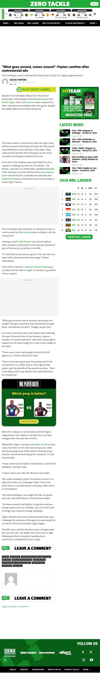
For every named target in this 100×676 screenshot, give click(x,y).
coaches (30, 102)
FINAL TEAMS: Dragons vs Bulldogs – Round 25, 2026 (84, 149)
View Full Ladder (79, 236)
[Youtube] (91, 660)
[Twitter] (91, 652)
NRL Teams (6, 560)
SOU (74, 225)
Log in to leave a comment (15, 606)
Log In (94, 4)
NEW (74, 220)
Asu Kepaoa (48, 172)
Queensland (42, 98)
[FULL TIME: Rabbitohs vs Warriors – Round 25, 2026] (65, 141)
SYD (74, 204)
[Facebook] (83, 652)
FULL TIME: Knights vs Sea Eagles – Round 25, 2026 (84, 169)
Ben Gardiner (43, 444)
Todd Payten (24, 241)
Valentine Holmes (11, 178)
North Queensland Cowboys (22, 560)
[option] (18, 14)
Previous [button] (6, 14)
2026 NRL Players (38, 563)
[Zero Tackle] (50, 4)
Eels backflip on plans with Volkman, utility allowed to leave (85, 159)
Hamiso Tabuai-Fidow (36, 266)
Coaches (5, 557)
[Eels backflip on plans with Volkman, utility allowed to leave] (65, 159)
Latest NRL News (39, 560)
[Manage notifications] (5, 660)
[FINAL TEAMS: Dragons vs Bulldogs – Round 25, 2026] (65, 150)
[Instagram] (83, 660)
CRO (74, 215)
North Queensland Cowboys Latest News (16, 563)
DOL (74, 209)
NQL (74, 230)
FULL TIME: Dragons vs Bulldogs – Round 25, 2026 (84, 131)
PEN (74, 199)
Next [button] (94, 14)
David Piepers (18, 79)
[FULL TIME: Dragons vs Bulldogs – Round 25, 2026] (65, 133)
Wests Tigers (8, 102)
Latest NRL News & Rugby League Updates (36, 557)
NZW (74, 194)
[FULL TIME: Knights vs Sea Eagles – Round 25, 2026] (65, 170)
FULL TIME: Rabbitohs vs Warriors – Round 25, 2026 (84, 140)
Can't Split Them (28, 421)
